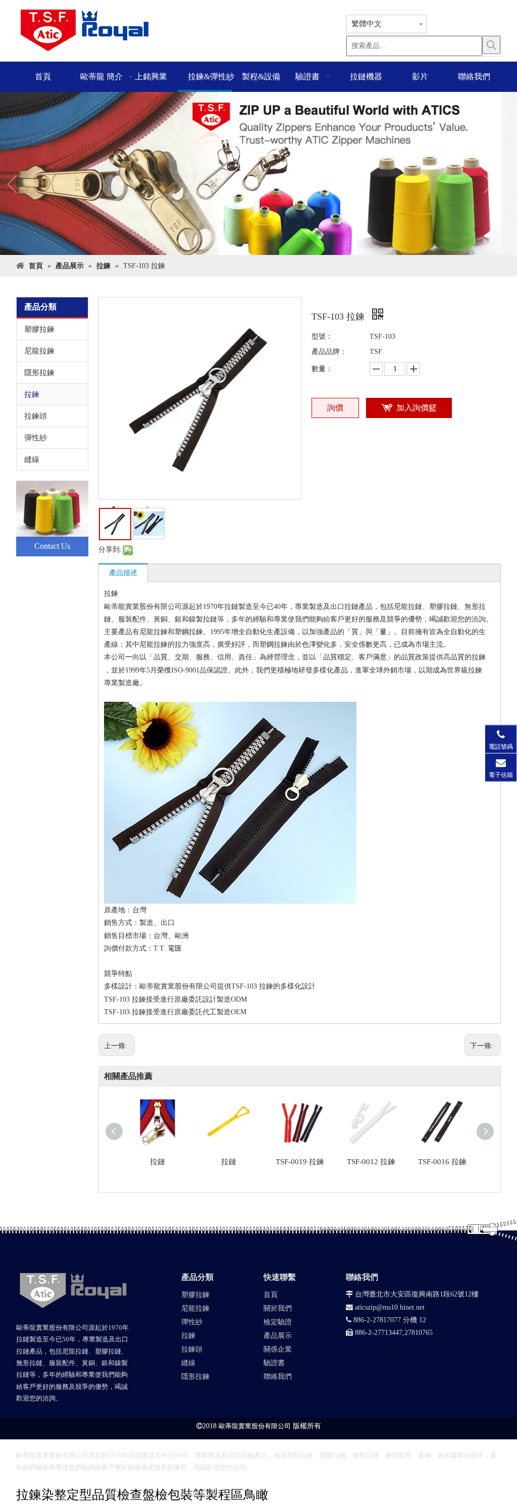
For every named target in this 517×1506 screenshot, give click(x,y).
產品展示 (278, 1335)
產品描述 (123, 573)
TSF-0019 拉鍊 (300, 1162)
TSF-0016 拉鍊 (442, 1162)
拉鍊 (31, 394)
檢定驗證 (278, 1322)
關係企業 (278, 1349)
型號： (322, 336)
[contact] (52, 518)
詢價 (335, 407)
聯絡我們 (278, 1376)
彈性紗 (35, 438)
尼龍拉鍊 (39, 351)
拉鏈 (157, 1162)
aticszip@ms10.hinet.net (385, 1307)
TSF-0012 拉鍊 (371, 1162)
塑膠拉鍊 (39, 329)
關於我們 (278, 1308)
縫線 (31, 459)
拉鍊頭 (35, 416)
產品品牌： (329, 351)
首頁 (271, 1295)
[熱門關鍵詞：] (491, 45)
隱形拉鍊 (39, 373)
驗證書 (274, 1363)
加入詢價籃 (416, 407)
